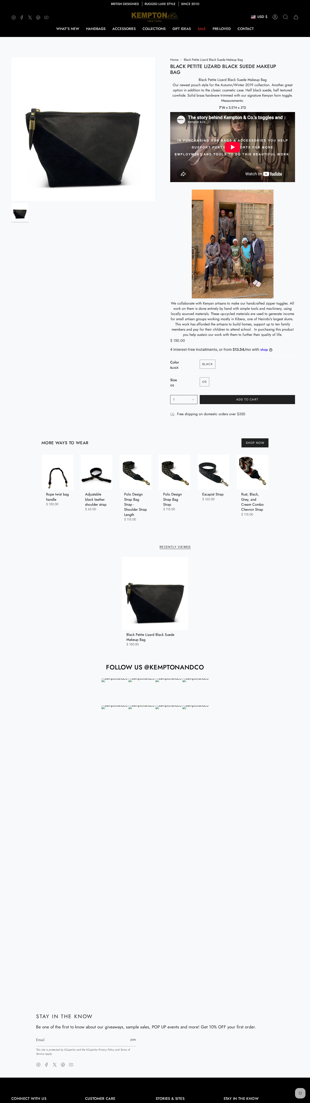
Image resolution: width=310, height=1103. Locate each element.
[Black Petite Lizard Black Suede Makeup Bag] (155, 593)
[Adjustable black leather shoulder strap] (96, 472)
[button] (96, 28)
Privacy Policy (106, 1050)
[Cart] (296, 17)
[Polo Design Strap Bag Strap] (174, 472)
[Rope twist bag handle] (57, 472)
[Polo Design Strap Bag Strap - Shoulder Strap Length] (135, 472)
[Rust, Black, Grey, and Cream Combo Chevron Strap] (252, 472)
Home (174, 59)
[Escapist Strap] (213, 472)
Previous (11, 129)
